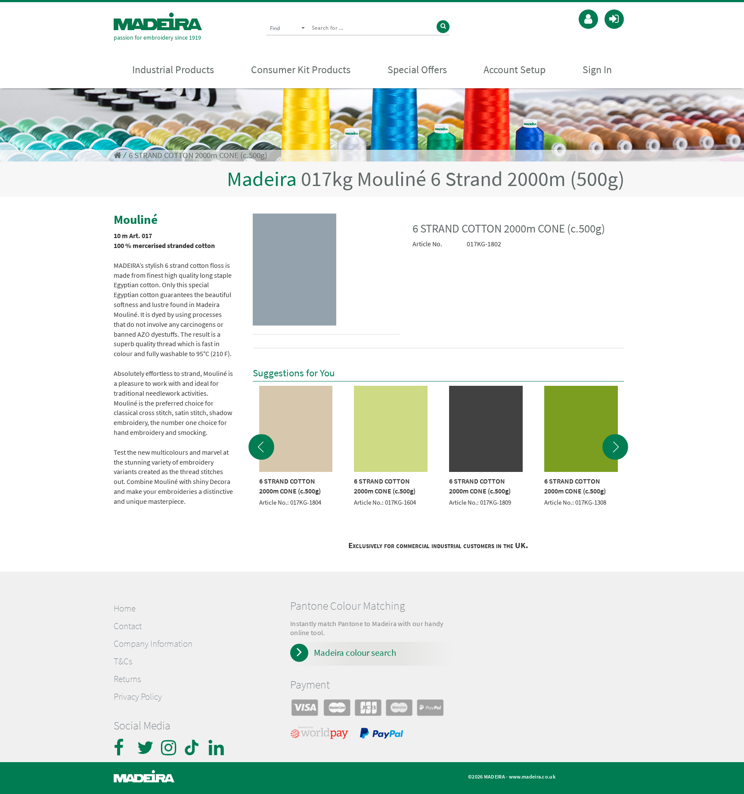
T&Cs (123, 661)
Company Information (153, 643)
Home (125, 608)
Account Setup (515, 69)
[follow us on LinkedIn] (217, 747)
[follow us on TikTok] (193, 747)
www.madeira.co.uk (532, 776)
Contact (128, 626)
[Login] (614, 18)
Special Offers (417, 69)
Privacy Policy (138, 696)
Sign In (597, 69)
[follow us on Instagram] (169, 747)
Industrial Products (173, 69)
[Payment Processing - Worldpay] (321, 734)
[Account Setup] (588, 18)
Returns (127, 679)
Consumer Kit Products (300, 69)
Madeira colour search (355, 652)
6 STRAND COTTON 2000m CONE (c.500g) (198, 155)
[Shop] (117, 155)
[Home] (158, 21)
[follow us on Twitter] (146, 747)
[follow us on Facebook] (122, 747)
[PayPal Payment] (383, 734)
